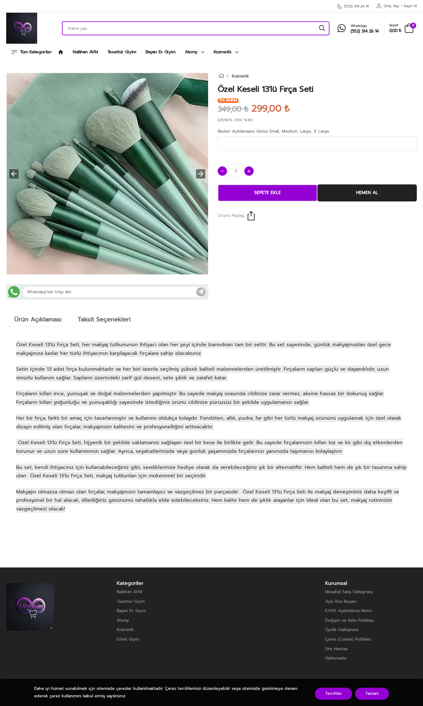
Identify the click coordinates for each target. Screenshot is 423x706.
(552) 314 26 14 (356, 6)
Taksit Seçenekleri (104, 319)
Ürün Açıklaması (38, 319)
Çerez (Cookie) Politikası (348, 639)
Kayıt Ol (410, 6)
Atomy (192, 52)
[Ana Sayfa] (60, 52)
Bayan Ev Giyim (161, 52)
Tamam (372, 693)
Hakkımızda (335, 658)
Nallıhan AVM (85, 52)
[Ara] (322, 28)
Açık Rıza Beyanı (340, 601)
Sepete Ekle (267, 192)
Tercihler (333, 693)
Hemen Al (367, 192)
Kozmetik (223, 52)
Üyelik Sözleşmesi (341, 630)
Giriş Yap (391, 6)
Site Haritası (336, 649)
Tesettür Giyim (121, 52)
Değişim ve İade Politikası (349, 620)
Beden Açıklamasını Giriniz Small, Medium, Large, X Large (273, 131)
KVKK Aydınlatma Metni (348, 611)
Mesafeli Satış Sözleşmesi (349, 592)
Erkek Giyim (128, 639)
